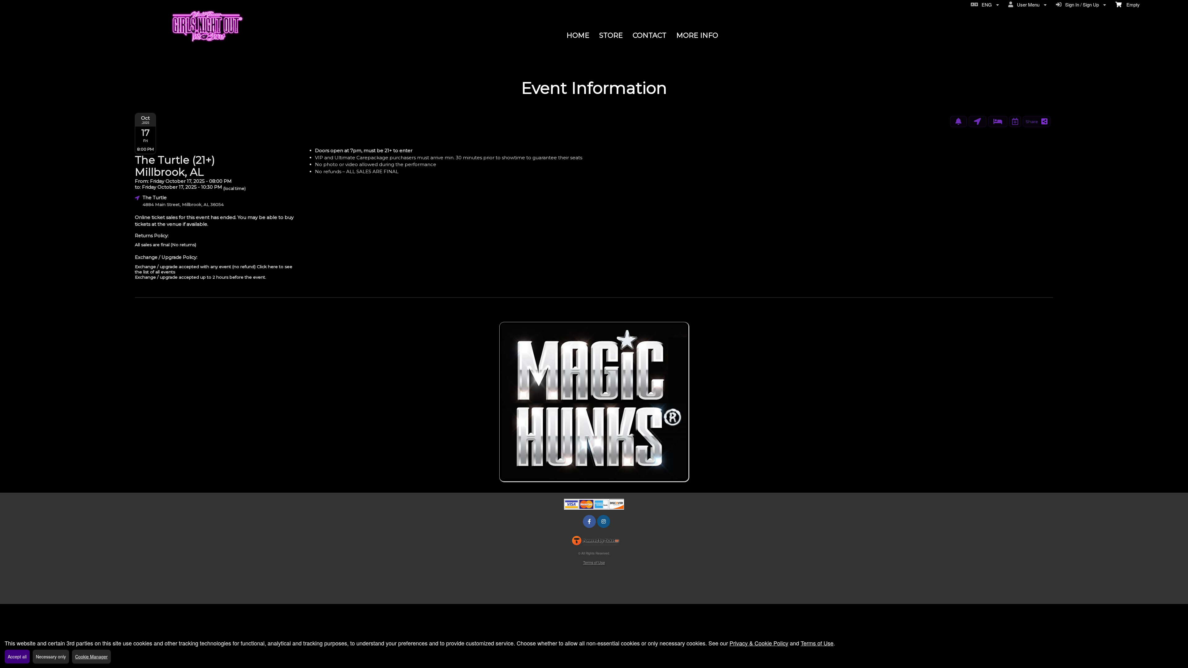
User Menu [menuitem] (1027, 4)
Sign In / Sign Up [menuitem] (1080, 4)
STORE (611, 35)
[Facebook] (589, 521)
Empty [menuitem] (1130, 4)
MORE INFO (697, 35)
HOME (577, 35)
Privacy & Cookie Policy (759, 643)
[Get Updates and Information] (958, 121)
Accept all (17, 656)
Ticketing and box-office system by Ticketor (595, 541)
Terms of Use (594, 562)
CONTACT (649, 35)
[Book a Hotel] (997, 121)
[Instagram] (603, 521)
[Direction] (977, 121)
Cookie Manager (91, 656)
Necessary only (51, 656)
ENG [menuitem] (985, 4)
